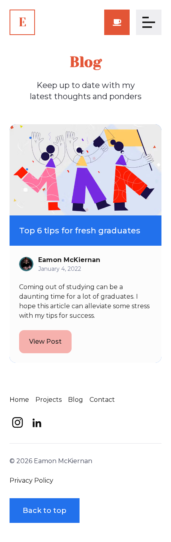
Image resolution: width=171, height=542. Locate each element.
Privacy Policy (31, 480)
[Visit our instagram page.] (17, 422)
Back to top (44, 510)
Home (19, 399)
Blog (75, 399)
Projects (48, 399)
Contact (102, 399)
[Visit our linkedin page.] (37, 422)
